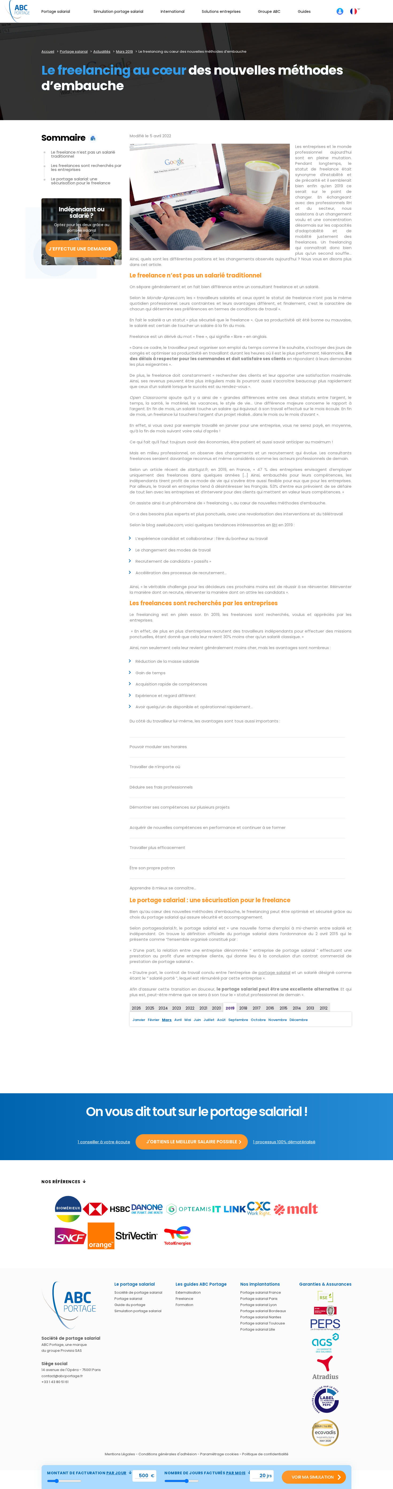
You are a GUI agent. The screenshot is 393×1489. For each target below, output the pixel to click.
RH (274, 525)
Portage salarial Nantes (260, 1317)
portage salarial (274, 972)
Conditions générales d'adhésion (167, 1454)
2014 (297, 1008)
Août (221, 1019)
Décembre (299, 1019)
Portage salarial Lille (257, 1329)
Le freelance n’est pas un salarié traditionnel (83, 154)
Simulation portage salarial (137, 1310)
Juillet (208, 1019)
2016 (270, 1008)
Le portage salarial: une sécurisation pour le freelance (80, 181)
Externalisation (188, 1292)
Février (153, 1019)
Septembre (238, 1019)
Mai (187, 1019)
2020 (216, 1008)
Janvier (138, 1019)
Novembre (277, 1019)
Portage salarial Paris (259, 1298)
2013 (310, 1008)
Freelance (184, 1298)
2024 (163, 1008)
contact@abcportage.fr (62, 1375)
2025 (149, 1008)
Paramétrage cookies (219, 1454)
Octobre (258, 1019)
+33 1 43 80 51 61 (54, 1381)
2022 (190, 1008)
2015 (283, 1008)
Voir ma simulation (313, 1477)
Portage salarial (128, 1298)
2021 (203, 1008)
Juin (197, 1019)
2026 (136, 1008)
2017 (257, 1008)
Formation (184, 1304)
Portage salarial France (260, 1292)
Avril (178, 1019)
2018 (243, 1008)
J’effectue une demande (79, 248)
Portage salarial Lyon (258, 1304)
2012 (324, 1008)
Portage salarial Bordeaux (263, 1310)
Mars (167, 1019)
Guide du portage (129, 1304)
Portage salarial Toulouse (262, 1323)
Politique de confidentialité (265, 1454)
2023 (176, 1008)
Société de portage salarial (138, 1292)
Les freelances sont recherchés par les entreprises (86, 167)
